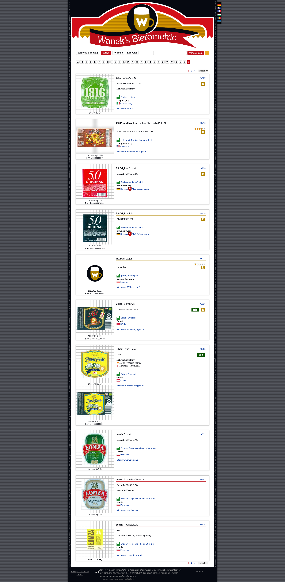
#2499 (203, 78)
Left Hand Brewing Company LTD (136, 140)
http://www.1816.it (125, 108)
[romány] (219, 18)
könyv (105, 52)
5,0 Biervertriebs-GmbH (132, 182)
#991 (203, 434)
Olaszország (126, 103)
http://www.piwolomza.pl (128, 460)
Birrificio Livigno (128, 97)
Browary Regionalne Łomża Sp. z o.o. (138, 448)
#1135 (203, 213)
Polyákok (124, 454)
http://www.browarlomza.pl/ (129, 555)
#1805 (203, 349)
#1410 (203, 123)
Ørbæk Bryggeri (128, 318)
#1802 (203, 479)
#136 (203, 168)
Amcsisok (124, 146)
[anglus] (219, 8)
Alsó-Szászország (140, 189)
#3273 (203, 258)
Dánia (123, 324)
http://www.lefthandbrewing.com (131, 151)
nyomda (118, 52)
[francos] (219, 11)
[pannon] (219, 14)
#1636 (203, 524)
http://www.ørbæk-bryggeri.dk (130, 329)
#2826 (203, 304)
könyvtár (132, 52)
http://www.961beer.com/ (128, 287)
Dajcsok (124, 189)
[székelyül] (219, 21)
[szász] (219, 5)
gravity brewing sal (129, 275)
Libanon (124, 282)
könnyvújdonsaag (87, 52)
